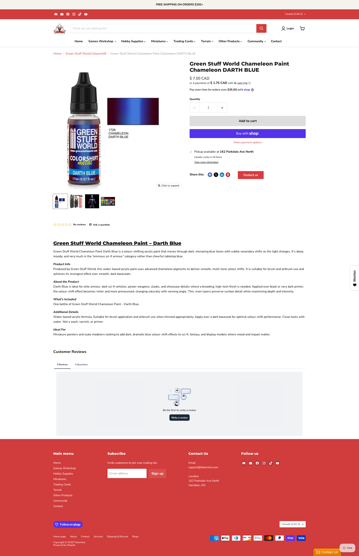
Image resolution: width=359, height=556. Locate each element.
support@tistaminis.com (203, 467)
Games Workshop (101, 41)
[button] (248, 83)
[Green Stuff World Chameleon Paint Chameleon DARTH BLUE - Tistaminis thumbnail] (60, 201)
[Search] (261, 28)
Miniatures (158, 41)
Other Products (229, 41)
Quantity (195, 99)
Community (256, 41)
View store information (206, 162)
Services (98, 536)
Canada (294, 14)
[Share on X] (216, 174)
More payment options (248, 142)
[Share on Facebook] (210, 174)
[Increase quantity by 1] (222, 108)
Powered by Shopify (64, 545)
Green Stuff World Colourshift (86, 53)
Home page (59, 536)
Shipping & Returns (117, 536)
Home (79, 41)
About (73, 536)
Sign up (157, 473)
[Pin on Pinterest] (228, 174)
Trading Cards (184, 41)
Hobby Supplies (132, 41)
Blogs (135, 536)
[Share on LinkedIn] (222, 174)
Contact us (250, 175)
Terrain (206, 41)
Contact (276, 41)
